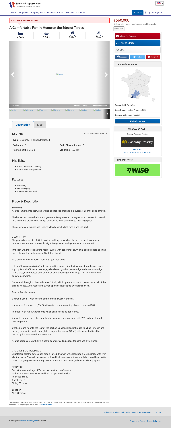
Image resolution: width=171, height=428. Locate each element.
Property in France (137, 421)
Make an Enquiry (127, 36)
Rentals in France (154, 421)
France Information (145, 412)
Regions (157, 412)
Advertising (109, 412)
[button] (16, 74)
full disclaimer (46, 405)
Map (40, 124)
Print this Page (126, 43)
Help (123, 412)
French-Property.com (29, 420)
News (133, 412)
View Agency (138, 149)
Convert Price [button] (118, 28)
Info (128, 412)
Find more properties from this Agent (137, 152)
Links (117, 412)
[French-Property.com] (24, 5)
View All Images (82, 106)
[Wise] (137, 170)
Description (22, 124)
